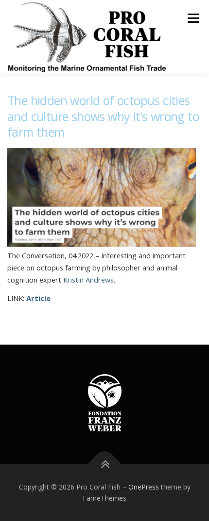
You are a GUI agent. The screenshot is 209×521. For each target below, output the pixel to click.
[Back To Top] (104, 464)
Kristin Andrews (88, 279)
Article (38, 298)
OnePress (143, 486)
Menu (193, 18)
